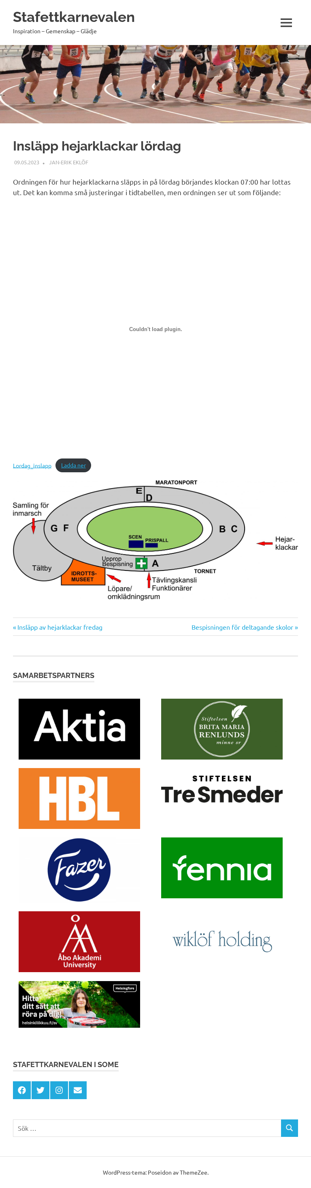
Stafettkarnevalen (74, 17)
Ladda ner (73, 465)
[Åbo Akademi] (79, 969)
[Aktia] (79, 757)
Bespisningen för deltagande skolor (242, 627)
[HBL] (79, 826)
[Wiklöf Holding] (222, 970)
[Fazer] (79, 900)
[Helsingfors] (79, 1025)
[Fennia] (222, 895)
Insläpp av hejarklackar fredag (59, 627)
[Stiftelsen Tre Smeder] (222, 807)
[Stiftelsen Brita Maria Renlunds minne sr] (222, 757)
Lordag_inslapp (32, 465)
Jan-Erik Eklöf (68, 162)
